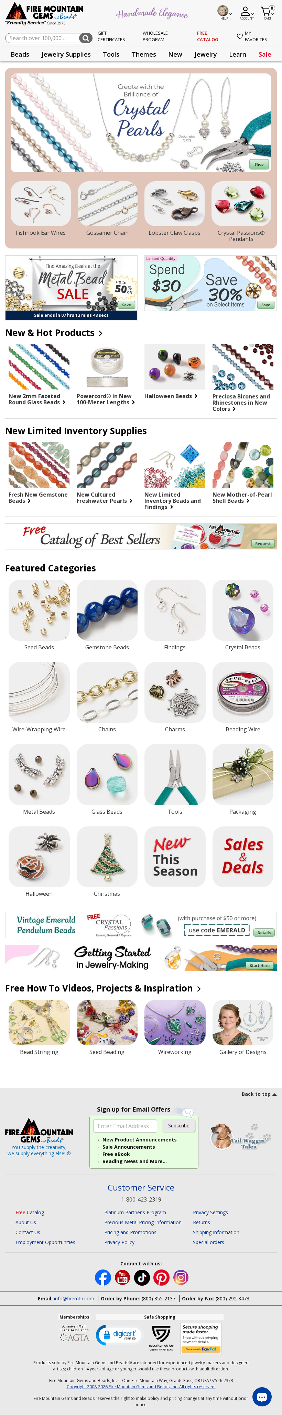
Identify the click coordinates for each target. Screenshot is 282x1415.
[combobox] (49, 38)
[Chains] (107, 692)
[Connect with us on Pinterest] (162, 1277)
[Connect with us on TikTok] (142, 1277)
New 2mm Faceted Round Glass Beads (35, 399)
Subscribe (178, 1125)
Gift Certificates (111, 36)
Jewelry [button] (206, 54)
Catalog (29, 1212)
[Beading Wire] (243, 692)
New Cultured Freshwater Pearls (102, 497)
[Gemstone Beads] (107, 610)
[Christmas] (107, 857)
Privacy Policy (119, 1242)
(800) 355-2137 (158, 1298)
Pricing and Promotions (130, 1232)
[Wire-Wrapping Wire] (39, 692)
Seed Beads (39, 647)
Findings (175, 647)
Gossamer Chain (107, 233)
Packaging (242, 812)
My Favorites (256, 36)
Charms (175, 729)
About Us (25, 1222)
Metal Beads (39, 812)
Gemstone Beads (107, 647)
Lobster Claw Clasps (174, 233)
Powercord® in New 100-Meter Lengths (104, 399)
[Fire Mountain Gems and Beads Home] (44, 13)
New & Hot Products (51, 332)
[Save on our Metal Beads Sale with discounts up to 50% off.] (71, 283)
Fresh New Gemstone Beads (38, 497)
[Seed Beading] (107, 1022)
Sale (265, 54)
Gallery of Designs (243, 1052)
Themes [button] (144, 54)
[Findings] (175, 610)
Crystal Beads (242, 647)
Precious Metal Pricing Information (143, 1222)
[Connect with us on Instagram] (181, 1277)
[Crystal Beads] (243, 610)
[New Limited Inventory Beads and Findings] (174, 465)
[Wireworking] (175, 1022)
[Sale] (243, 857)
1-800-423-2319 (141, 1199)
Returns (201, 1222)
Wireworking (175, 1052)
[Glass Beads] (107, 774)
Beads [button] (20, 54)
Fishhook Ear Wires (41, 233)
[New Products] (175, 857)
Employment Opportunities (45, 1242)
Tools (174, 812)
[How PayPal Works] (201, 1338)
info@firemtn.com (74, 1298)
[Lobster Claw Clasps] (174, 203)
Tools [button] (111, 54)
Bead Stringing (39, 1052)
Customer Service (141, 1188)
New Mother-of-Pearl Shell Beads (242, 497)
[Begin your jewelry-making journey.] (141, 958)
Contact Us (27, 1232)
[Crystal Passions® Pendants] (241, 203)
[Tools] (175, 774)
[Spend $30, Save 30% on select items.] (210, 283)
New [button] (175, 54)
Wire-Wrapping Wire (39, 729)
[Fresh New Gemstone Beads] (39, 465)
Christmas (107, 894)
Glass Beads (106, 812)
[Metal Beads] (39, 774)
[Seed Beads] (39, 610)
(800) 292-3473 (232, 1298)
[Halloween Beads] (174, 367)
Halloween (39, 894)
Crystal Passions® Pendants (241, 236)
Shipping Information (216, 1232)
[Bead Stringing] (39, 1022)
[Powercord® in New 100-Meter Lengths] (107, 367)
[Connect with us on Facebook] (103, 1277)
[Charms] (175, 692)
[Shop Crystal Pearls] (141, 122)
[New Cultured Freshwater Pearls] (107, 465)
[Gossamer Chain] (108, 203)
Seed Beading (106, 1052)
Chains (107, 729)
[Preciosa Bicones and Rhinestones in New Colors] (243, 367)
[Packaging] (243, 774)
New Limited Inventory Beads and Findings (172, 500)
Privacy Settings (210, 1212)
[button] (120, 1334)
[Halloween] (39, 857)
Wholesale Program (155, 36)
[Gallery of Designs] (243, 1022)
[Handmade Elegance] (153, 12)
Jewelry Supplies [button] (66, 54)
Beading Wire (243, 729)
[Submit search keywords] (86, 38)
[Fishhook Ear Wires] (41, 203)
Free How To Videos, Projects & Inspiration (100, 988)
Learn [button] (237, 54)
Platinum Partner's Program (135, 1212)
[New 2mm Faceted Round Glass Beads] (39, 367)
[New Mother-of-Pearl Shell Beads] (243, 465)
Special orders (208, 1242)
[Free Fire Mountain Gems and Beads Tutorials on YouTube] (123, 1277)
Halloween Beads (168, 396)
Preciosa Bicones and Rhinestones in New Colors (241, 402)
